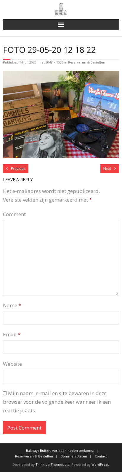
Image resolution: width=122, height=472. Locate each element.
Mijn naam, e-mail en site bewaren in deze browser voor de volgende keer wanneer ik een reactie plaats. (57, 402)
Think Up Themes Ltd (53, 464)
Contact (101, 456)
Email (11, 334)
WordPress (100, 464)
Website (12, 363)
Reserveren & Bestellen (86, 62)
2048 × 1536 (54, 62)
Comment (14, 214)
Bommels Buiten (74, 456)
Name (12, 305)
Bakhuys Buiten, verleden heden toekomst (60, 450)
